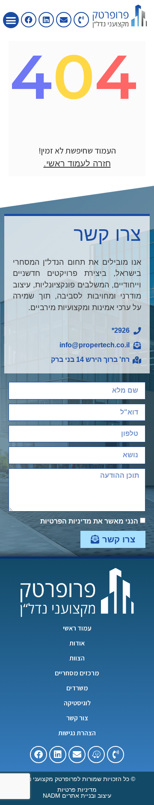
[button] (11, 20)
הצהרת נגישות (77, 733)
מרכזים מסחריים (77, 673)
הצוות (77, 658)
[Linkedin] (46, 19)
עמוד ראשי (77, 628)
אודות (77, 643)
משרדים (77, 688)
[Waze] (96, 754)
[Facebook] (38, 754)
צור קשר (77, 718)
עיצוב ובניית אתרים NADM (77, 795)
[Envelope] (63, 19)
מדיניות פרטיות (77, 789)
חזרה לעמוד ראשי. (77, 163)
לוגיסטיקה (77, 703)
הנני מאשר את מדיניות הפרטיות (89, 521)
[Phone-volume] (81, 19)
